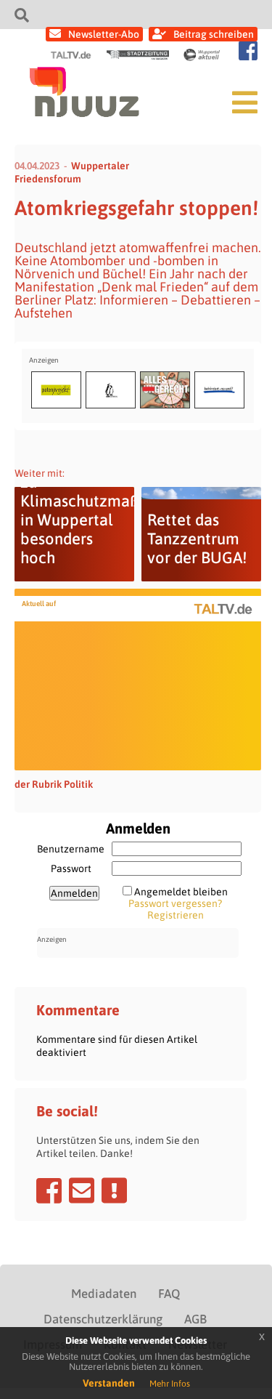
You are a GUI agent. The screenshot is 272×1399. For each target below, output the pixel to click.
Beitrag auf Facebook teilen (49, 1190)
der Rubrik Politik (54, 784)
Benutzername (70, 849)
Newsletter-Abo (103, 34)
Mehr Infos (169, 1384)
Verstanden (109, 1383)
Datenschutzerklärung (103, 1319)
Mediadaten (103, 1293)
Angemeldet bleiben (181, 892)
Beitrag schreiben (213, 34)
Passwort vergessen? (175, 903)
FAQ (169, 1293)
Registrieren (175, 915)
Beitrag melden (114, 1190)
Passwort (71, 868)
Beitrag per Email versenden (81, 1190)
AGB (195, 1319)
